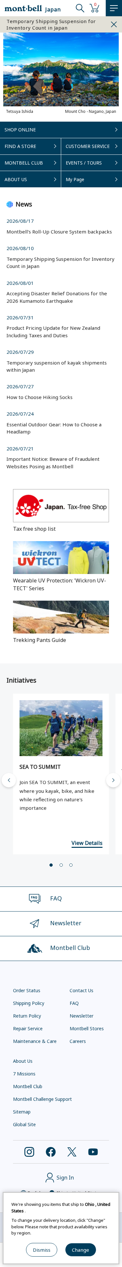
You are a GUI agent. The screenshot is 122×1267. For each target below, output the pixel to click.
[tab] (51, 865)
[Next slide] (113, 780)
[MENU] (114, 8)
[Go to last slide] (9, 780)
